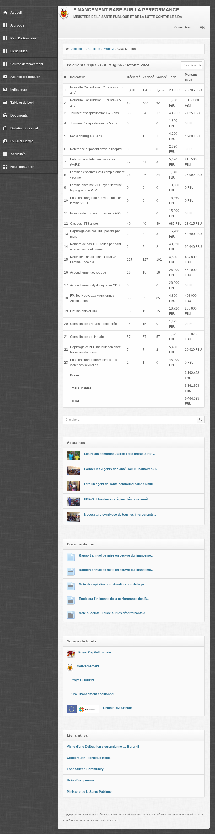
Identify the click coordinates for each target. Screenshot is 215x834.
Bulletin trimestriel (24, 128)
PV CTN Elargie (21, 141)
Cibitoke (94, 49)
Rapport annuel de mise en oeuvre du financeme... (116, 555)
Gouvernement (88, 666)
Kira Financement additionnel (92, 694)
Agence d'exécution (25, 77)
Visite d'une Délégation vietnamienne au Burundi (103, 746)
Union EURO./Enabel (118, 708)
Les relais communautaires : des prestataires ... (119, 454)
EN (202, 27)
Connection (182, 27)
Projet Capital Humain (94, 652)
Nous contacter (22, 167)
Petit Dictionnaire (23, 38)
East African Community (85, 769)
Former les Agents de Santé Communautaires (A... (121, 469)
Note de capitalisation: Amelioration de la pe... (113, 584)
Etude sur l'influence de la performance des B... (114, 599)
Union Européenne (80, 780)
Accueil (16, 12)
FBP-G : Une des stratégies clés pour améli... (117, 499)
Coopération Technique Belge (89, 758)
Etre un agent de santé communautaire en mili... (119, 484)
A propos (17, 25)
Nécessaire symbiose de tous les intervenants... (120, 514)
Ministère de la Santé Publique (89, 792)
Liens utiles (19, 51)
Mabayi (109, 49)
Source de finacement (26, 64)
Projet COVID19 (82, 680)
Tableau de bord (22, 102)
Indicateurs (18, 90)
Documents (19, 115)
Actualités (18, 154)
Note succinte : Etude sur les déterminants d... (113, 613)
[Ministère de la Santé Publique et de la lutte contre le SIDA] (63, 19)
